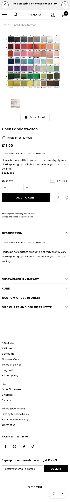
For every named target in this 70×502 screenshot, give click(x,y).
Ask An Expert (37, 117)
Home (5, 25)
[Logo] (35, 14)
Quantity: (7, 181)
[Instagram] (14, 446)
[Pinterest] (23, 446)
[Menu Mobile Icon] (4, 14)
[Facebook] (5, 446)
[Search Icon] (16, 15)
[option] (35, 4)
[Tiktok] (32, 446)
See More (8, 173)
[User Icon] (53, 15)
